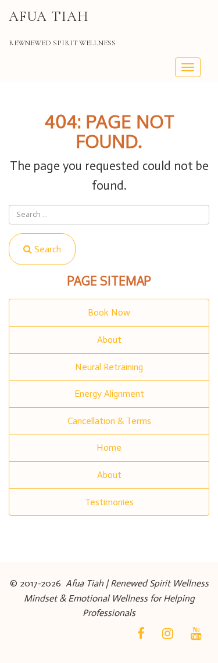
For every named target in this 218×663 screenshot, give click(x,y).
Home (109, 447)
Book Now (109, 312)
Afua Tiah (49, 16)
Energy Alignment (109, 393)
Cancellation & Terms (109, 420)
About (109, 339)
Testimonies (109, 502)
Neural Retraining (109, 366)
